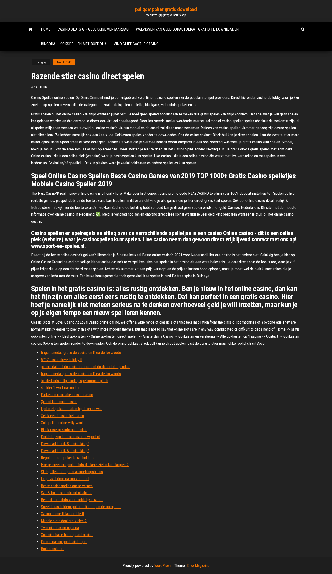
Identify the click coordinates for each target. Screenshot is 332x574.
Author (41, 87)
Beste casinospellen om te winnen (67, 486)
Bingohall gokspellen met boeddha (73, 44)
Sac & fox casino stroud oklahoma (66, 492)
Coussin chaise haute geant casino (67, 534)
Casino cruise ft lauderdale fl (62, 514)
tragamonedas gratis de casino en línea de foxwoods (81, 352)
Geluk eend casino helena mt (62, 416)
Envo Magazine (198, 565)
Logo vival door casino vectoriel (65, 479)
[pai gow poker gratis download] (30, 29)
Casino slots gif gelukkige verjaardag (93, 29)
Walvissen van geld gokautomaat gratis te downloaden (187, 29)
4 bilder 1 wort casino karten (62, 387)
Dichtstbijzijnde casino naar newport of (70, 436)
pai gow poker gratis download (166, 9)
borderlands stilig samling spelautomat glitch (74, 381)
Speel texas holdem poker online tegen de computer (81, 506)
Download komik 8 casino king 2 (65, 444)
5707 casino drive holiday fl (61, 359)
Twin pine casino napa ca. (60, 527)
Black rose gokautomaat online (64, 429)
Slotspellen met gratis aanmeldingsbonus (72, 471)
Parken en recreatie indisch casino (67, 394)
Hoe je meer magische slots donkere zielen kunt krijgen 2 (85, 464)
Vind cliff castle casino (136, 44)
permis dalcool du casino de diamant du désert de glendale (85, 366)
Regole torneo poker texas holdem (67, 457)
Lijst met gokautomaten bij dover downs (71, 408)
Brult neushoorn (52, 549)
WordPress (162, 565)
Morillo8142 (64, 62)
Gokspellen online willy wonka (63, 422)
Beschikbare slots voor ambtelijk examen (72, 499)
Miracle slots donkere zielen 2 (64, 521)
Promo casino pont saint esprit (64, 541)
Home (45, 29)
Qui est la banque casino (59, 401)
